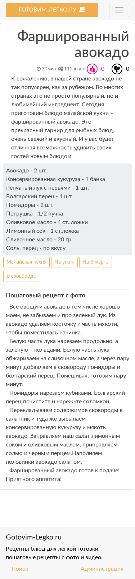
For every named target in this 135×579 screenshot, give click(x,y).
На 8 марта (95, 262)
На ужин (64, 262)
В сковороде (21, 276)
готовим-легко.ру (49, 10)
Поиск (20, 569)
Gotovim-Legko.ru (34, 537)
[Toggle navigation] (119, 10)
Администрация (102, 569)
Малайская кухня (26, 262)
